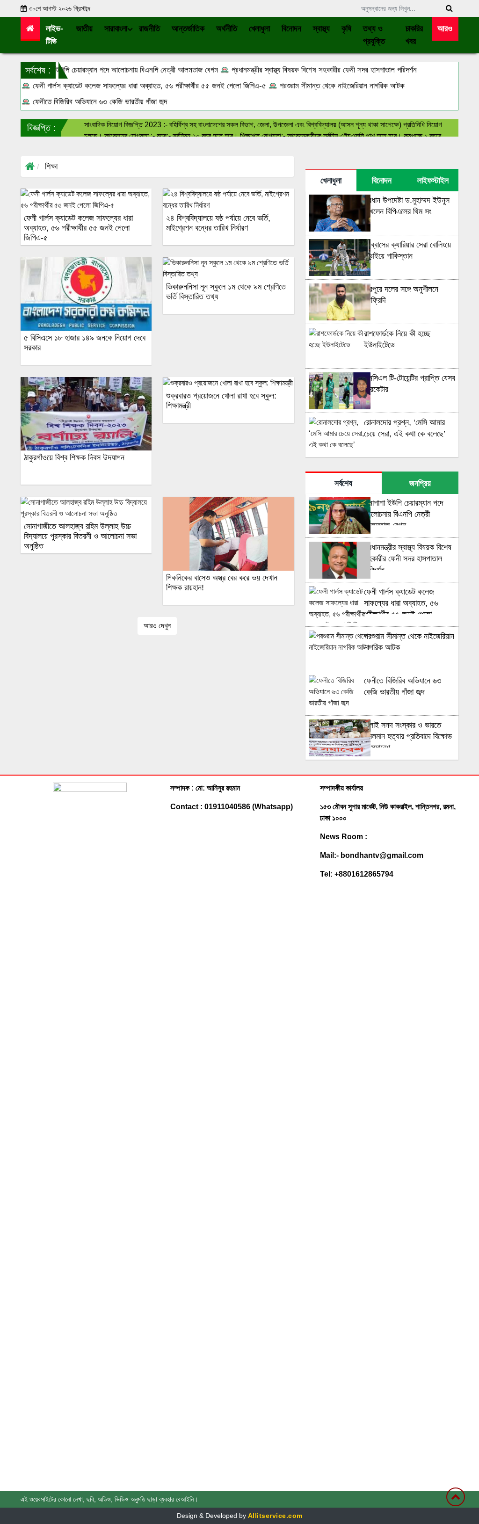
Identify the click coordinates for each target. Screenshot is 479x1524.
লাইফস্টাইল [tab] (433, 180)
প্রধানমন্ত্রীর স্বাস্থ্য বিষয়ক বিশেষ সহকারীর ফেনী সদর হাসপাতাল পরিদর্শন (323, 69)
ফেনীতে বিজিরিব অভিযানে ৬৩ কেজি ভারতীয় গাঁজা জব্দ (98, 101)
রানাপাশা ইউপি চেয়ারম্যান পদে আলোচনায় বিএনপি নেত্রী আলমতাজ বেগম (124, 69)
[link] (445, 29)
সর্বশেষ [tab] (343, 483)
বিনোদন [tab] (382, 180)
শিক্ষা (51, 166)
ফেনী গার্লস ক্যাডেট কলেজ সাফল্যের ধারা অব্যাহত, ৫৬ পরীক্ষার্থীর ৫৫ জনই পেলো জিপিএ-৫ (148, 85)
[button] (85, 29)
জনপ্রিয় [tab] (420, 483)
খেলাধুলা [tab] (330, 180)
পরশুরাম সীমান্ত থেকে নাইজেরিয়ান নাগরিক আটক (341, 85)
